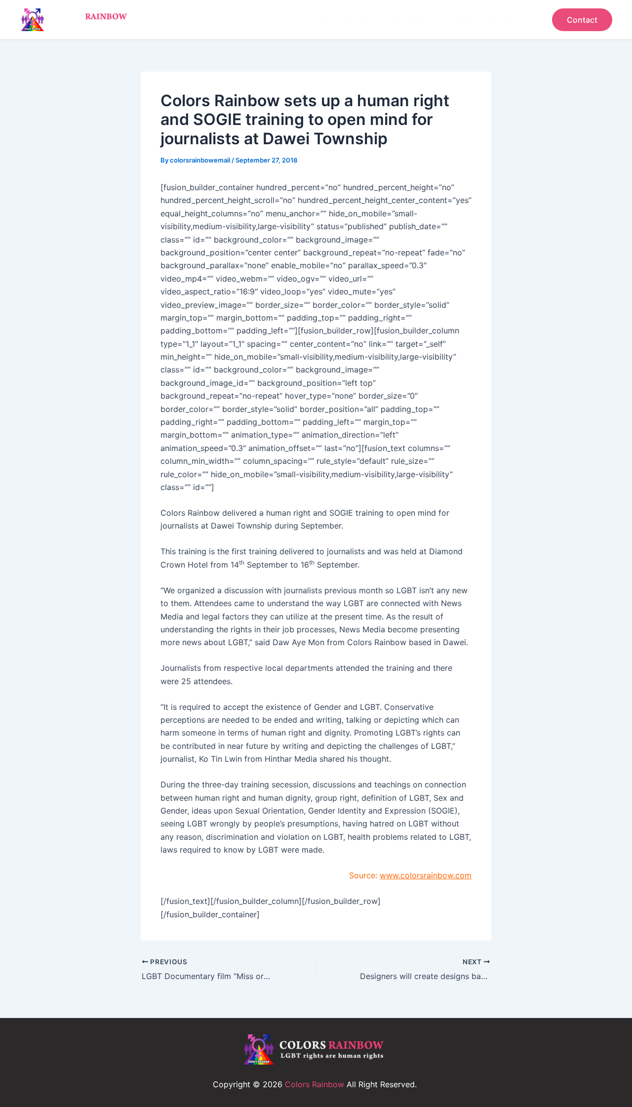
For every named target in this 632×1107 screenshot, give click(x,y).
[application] (433, 20)
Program (412, 20)
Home (318, 20)
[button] (582, 19)
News (463, 20)
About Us (362, 20)
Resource (507, 20)
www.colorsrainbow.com (426, 875)
